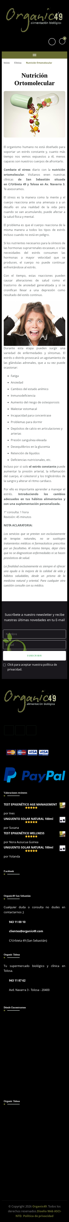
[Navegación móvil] (34, 55)
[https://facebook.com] (9, 730)
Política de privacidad (38, 1216)
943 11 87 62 (17, 980)
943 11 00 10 (17, 922)
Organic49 (39, 1206)
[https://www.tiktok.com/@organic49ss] (31, 730)
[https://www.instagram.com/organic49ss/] (20, 730)
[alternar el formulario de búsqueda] (52, 41)
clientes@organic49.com (26, 931)
